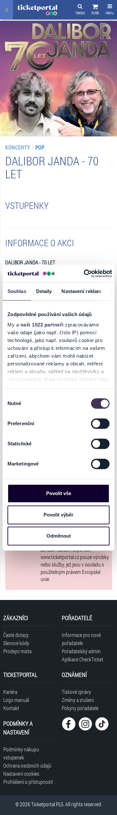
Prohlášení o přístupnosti (28, 781)
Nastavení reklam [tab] (81, 291)
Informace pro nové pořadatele (81, 638)
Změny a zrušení (78, 699)
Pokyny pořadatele (80, 708)
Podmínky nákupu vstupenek (21, 753)
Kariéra (10, 691)
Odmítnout (58, 536)
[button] (95, 10)
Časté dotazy (16, 634)
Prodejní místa (17, 651)
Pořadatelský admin (81, 651)
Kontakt (11, 708)
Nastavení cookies (21, 773)
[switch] (100, 423)
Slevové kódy (16, 643)
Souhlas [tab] (16, 291)
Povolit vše (58, 493)
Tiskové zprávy (76, 691)
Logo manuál (16, 699)
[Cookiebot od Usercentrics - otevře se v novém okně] (85, 273)
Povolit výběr (58, 514)
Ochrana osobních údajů (27, 765)
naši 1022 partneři (42, 324)
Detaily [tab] (44, 291)
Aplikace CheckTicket (82, 659)
